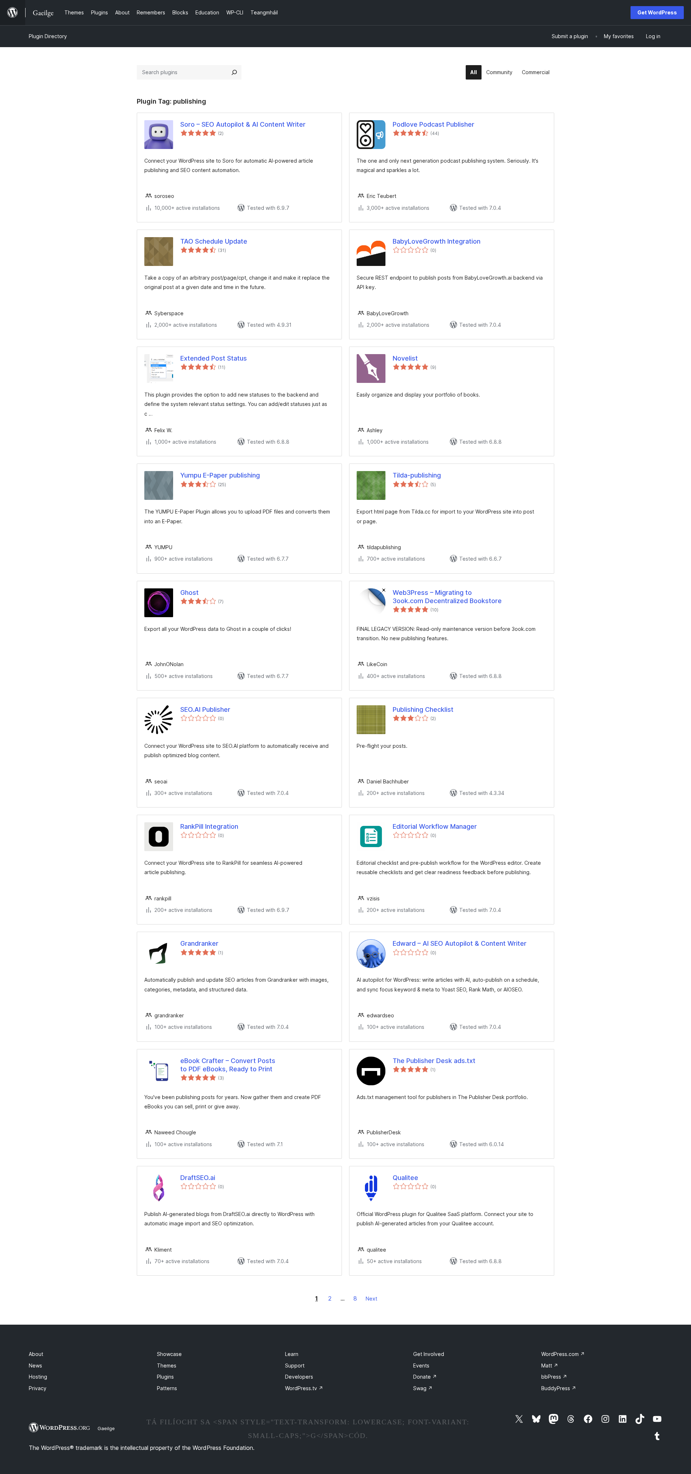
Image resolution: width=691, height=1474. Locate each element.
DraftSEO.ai (197, 1177)
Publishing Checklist (423, 709)
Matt (549, 1365)
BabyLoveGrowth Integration (436, 241)
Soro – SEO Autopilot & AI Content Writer (243, 124)
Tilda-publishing (417, 475)
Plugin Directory (48, 36)
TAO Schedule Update (213, 241)
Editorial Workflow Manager (435, 826)
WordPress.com (563, 1354)
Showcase (169, 1354)
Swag (423, 1388)
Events (421, 1365)
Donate (425, 1377)
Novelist (405, 358)
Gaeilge (106, 1428)
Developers (299, 1377)
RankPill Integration (209, 826)
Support (294, 1365)
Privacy (37, 1388)
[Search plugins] (234, 72)
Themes (166, 1365)
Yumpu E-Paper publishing (220, 475)
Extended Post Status (213, 358)
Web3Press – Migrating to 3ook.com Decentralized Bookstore (447, 597)
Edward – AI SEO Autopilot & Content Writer (460, 943)
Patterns (167, 1388)
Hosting (38, 1377)
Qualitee (405, 1177)
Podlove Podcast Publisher (433, 124)
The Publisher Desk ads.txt (434, 1060)
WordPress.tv (304, 1388)
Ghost (189, 592)
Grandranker (199, 943)
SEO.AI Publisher (205, 709)
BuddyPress (558, 1388)
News (35, 1365)
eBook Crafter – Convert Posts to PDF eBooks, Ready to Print (227, 1065)
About (36, 1354)
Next (371, 1299)
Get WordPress (657, 12)
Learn (291, 1354)
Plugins (165, 1377)
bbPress (554, 1377)
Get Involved (428, 1354)
